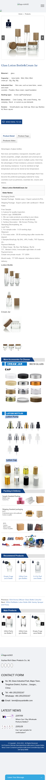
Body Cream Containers (9, 747)
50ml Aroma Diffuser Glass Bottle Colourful (25, 600)
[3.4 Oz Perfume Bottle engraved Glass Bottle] (38, 566)
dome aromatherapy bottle (35, 747)
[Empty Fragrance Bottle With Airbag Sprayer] (8, 566)
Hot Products (6, 745)
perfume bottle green (27, 745)
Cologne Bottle (39, 745)
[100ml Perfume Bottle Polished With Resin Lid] (8, 621)
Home (20, 14)
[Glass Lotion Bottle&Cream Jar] (22, 38)
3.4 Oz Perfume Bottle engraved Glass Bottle (37, 577)
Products (28, 14)
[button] (42, 37)
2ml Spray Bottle (23, 749)
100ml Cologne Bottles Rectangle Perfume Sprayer (23, 577)
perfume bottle (22, 747)
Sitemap (13, 745)
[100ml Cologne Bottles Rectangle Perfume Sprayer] (23, 566)
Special (18, 745)
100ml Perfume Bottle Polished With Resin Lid (8, 632)
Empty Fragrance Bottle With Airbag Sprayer (8, 577)
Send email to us (13, 122)
